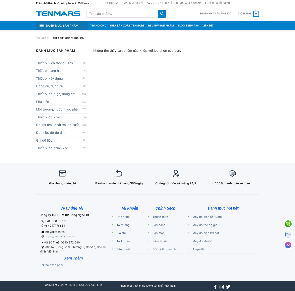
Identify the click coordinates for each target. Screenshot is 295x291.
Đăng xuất (123, 249)
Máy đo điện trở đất (205, 233)
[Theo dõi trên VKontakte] (228, 3)
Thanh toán (160, 216)
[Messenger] (288, 245)
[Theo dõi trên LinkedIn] (221, 3)
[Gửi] (162, 14)
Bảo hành (159, 225)
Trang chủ (42, 38)
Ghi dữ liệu (44, 140)
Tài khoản (123, 241)
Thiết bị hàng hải (48, 71)
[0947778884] (288, 224)
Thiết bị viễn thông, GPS (54, 63)
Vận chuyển (160, 241)
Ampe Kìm (199, 249)
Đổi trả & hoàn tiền (165, 249)
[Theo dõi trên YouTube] (225, 3)
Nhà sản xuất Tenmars (127, 25)
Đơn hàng (123, 216)
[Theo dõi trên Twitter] (213, 3)
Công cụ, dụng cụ (49, 86)
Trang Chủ (98, 25)
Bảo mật (158, 233)
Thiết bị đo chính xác (52, 148)
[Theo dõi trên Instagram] (209, 3)
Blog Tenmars (188, 25)
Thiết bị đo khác (48, 117)
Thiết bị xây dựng (49, 78)
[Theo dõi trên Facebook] (205, 3)
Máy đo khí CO (202, 241)
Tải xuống (123, 225)
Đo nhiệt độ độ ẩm (50, 133)
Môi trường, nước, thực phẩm (58, 109)
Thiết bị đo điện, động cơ (55, 94)
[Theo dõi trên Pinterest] (217, 3)
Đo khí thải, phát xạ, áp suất (57, 125)
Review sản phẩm (161, 25)
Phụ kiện (42, 102)
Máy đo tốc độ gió (204, 225)
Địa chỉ (121, 233)
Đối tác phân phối (51, 265)
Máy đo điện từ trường (207, 216)
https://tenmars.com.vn (60, 236)
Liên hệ (208, 25)
